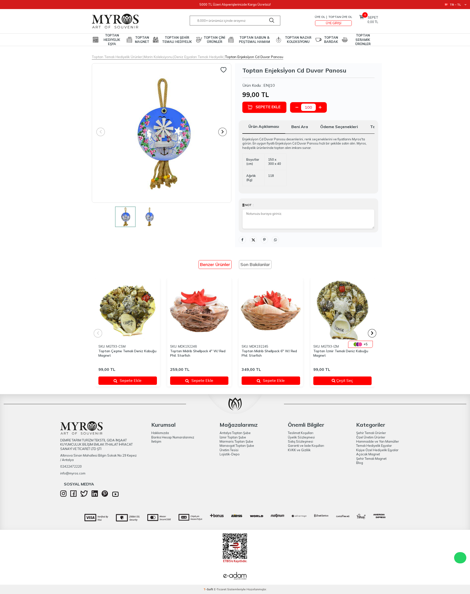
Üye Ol (320, 17)
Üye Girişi (333, 23)
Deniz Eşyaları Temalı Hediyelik (198, 57)
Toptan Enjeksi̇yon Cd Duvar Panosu (254, 57)
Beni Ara (299, 126)
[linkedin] (95, 495)
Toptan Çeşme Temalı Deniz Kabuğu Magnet (127, 353)
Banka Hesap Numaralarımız (172, 437)
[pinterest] (105, 495)
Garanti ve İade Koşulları (306, 446)
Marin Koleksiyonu (158, 57)
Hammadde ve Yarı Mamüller (377, 441)
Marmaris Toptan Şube (236, 441)
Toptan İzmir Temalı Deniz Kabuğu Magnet (340, 353)
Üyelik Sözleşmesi (301, 437)
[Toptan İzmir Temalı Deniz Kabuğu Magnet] (342, 310)
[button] (222, 132)
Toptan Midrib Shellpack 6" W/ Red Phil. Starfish (269, 353)
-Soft (208, 589)
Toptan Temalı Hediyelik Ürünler (117, 57)
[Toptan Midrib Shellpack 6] (270, 310)
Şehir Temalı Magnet (371, 459)
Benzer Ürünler (215, 264)
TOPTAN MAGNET (142, 40)
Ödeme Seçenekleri (339, 126)
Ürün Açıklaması (263, 126)
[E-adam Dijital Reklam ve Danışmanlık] (235, 576)
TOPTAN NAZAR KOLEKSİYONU (298, 40)
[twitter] (84, 495)
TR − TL (455, 4)
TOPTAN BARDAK (331, 40)
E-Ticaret (220, 589)
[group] (161, 133)
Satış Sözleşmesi (300, 441)
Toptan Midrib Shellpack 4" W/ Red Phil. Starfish (197, 353)
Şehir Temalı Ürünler (371, 433)
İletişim (156, 441)
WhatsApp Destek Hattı (460, 557)
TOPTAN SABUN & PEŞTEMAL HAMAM (254, 40)
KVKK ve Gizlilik (299, 450)
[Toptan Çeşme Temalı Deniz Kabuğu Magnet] (127, 310)
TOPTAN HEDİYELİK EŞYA (112, 40)
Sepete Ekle (268, 106)
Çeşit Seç (350, 380)
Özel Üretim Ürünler (370, 437)
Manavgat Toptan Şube (237, 446)
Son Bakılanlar (255, 264)
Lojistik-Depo (230, 454)
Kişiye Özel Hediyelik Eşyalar (377, 450)
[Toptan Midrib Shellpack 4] (199, 310)
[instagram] (63, 495)
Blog (359, 463)
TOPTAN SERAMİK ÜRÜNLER (363, 40)
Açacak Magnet (368, 454)
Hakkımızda (160, 433)
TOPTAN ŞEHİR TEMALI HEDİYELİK (177, 40)
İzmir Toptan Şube (233, 437)
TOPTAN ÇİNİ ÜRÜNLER (214, 40)
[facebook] (73, 495)
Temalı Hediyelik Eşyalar (374, 446)
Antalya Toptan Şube (235, 433)
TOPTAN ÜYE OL (340, 17)
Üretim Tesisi (229, 450)
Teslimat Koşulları (300, 433)
